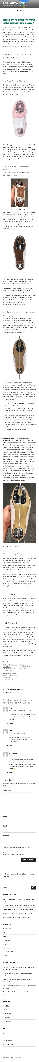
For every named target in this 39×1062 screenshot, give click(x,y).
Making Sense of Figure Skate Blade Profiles (17, 913)
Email (5, 826)
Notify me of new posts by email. (13, 854)
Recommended (8, 952)
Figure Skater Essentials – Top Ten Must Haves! (18, 909)
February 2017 (7, 1013)
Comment (7, 790)
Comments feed (8, 1040)
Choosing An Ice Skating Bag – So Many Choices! (18, 905)
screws (15, 692)
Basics (5, 936)
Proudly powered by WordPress (13, 1057)
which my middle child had (22, 318)
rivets (8, 692)
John (18, 17)
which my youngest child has (16, 212)
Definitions (6, 940)
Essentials (6, 944)
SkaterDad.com (14, 2)
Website (6, 836)
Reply (11, 723)
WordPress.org (8, 1044)
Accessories (7, 929)
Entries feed (7, 1037)
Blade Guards (24, 665)
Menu (20, 10)
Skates (20, 689)
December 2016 (8, 1021)
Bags (4, 932)
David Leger (7, 979)
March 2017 (7, 1010)
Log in (5, 1033)
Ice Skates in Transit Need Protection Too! (16, 917)
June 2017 (6, 1006)
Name (5, 816)
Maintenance (10, 689)
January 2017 (7, 1017)
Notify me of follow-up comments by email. (16, 848)
